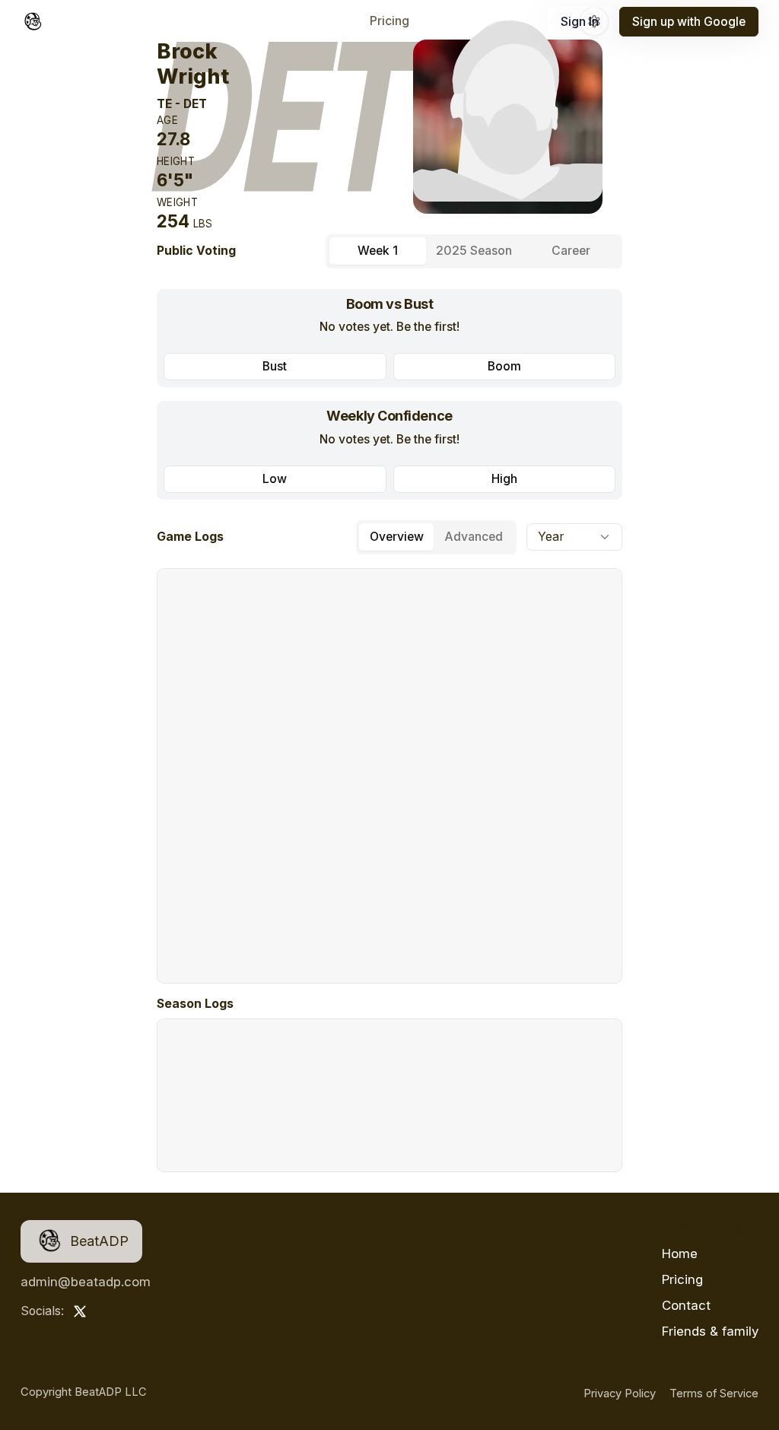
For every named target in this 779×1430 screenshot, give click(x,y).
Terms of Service (713, 1393)
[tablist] (474, 251)
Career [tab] (571, 250)
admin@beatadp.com (86, 1281)
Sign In (580, 21)
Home (680, 1253)
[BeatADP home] (33, 22)
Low (274, 479)
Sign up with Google (689, 21)
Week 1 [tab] (378, 250)
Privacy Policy (619, 1393)
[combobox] (574, 537)
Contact (686, 1305)
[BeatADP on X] (79, 1311)
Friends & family (710, 1331)
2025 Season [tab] (474, 250)
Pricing (389, 21)
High (504, 479)
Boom (504, 366)
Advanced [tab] (473, 536)
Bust (274, 366)
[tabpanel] (389, 394)
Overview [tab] (397, 536)
